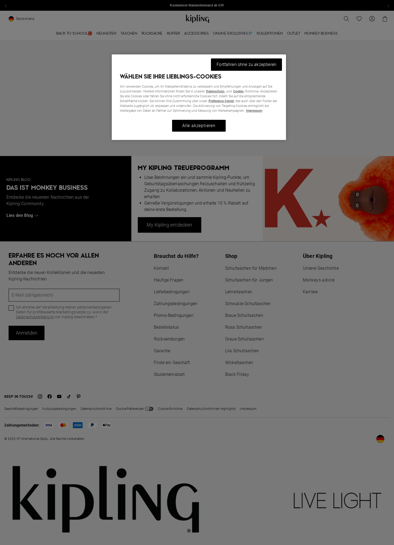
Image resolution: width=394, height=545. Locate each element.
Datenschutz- (215, 91)
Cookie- (238, 91)
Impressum (254, 111)
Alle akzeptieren (198, 125)
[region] (199, 97)
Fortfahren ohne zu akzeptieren (246, 64)
